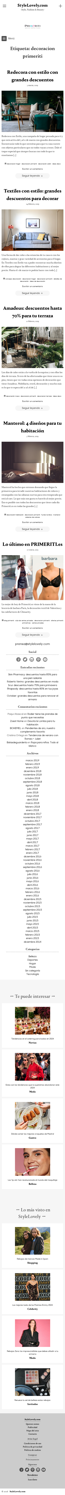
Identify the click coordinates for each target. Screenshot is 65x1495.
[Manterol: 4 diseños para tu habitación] (32, 462)
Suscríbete (32, 1480)
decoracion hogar (13, 164)
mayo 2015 (32, 923)
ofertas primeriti (57, 620)
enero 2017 (32, 852)
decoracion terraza (44, 396)
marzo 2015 (32, 931)
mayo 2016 (32, 881)
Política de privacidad (32, 1447)
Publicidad (32, 1427)
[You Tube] (45, 659)
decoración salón (44, 164)
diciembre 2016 (32, 856)
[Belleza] (32, 1175)
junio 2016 (32, 877)
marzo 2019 (32, 760)
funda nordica (46, 515)
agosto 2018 (33, 785)
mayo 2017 (32, 838)
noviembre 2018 (32, 774)
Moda (32, 966)
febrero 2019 (32, 764)
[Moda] (32, 1079)
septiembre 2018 (32, 781)
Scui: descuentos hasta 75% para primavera (32, 685)
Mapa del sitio (32, 1431)
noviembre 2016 (32, 859)
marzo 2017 (32, 845)
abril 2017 (32, 842)
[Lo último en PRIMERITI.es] (32, 577)
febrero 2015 (32, 934)
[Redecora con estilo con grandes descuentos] (32, 111)
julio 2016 (32, 874)
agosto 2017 (33, 828)
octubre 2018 (32, 778)
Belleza (32, 956)
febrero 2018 (32, 806)
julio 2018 (32, 788)
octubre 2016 (32, 863)
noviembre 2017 (32, 817)
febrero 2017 (32, 849)
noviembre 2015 (32, 902)
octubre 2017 (32, 820)
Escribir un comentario (32, 169)
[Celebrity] (32, 1300)
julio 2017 (32, 831)
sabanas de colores (32, 517)
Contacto (32, 1434)
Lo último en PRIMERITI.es (32, 544)
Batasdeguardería (17, 742)
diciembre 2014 (32, 941)
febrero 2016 (32, 892)
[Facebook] (18, 659)
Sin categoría (32, 970)
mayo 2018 (32, 795)
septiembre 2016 (32, 867)
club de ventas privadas (24, 620)
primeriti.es (26, 623)
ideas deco (56, 164)
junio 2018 (32, 792)
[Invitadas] (32, 1395)
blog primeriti (9, 620)
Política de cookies (32, 1450)
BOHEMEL (15, 728)
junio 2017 (32, 835)
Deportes (32, 959)
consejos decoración (13, 279)
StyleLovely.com (33, 5)
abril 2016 (32, 884)
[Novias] (32, 1033)
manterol (56, 515)
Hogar (32, 963)
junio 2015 (32, 920)
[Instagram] (32, 659)
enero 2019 (32, 767)
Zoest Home (17, 721)
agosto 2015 (33, 913)
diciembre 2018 (32, 771)
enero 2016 (32, 895)
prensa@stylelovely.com (32, 644)
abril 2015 (32, 927)
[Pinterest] (38, 659)
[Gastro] (32, 1128)
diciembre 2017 (32, 813)
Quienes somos (32, 1424)
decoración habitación (15, 515)
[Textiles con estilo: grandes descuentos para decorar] (32, 230)
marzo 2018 (32, 803)
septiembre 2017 (32, 824)
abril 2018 (32, 799)
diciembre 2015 (32, 899)
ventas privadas (38, 623)
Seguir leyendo (31, 175)
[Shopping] (32, 1253)
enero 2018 (32, 810)
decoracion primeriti (29, 164)
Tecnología (32, 974)
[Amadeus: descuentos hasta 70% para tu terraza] (32, 347)
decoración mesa (12, 396)
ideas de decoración (37, 281)
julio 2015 (32, 916)
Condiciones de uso (32, 1444)
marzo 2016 (32, 888)
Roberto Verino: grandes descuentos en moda (32, 681)
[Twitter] (25, 659)
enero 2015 (32, 938)
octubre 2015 (32, 906)
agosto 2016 (33, 870)
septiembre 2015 (32, 909)
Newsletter (32, 1475)
